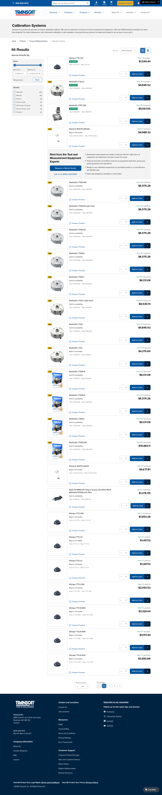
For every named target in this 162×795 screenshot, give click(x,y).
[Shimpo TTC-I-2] (57, 569)
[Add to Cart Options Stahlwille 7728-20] (147, 245)
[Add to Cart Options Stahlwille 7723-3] (147, 97)
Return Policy (63, 764)
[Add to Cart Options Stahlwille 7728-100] (147, 198)
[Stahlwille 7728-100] (57, 191)
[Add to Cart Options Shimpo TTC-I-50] (147, 529)
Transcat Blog (63, 729)
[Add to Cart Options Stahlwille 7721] (147, 364)
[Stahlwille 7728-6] (57, 262)
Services (53, 12)
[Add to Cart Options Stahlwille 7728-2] (147, 434)
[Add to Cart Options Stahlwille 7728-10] (147, 411)
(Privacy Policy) (92, 782)
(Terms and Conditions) (50, 782)
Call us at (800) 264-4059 (65, 174)
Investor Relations (20, 750)
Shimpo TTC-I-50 (76, 513)
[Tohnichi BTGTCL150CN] (57, 138)
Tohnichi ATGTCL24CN (79, 466)
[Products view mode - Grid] (147, 50)
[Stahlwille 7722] (57, 333)
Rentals (98, 12)
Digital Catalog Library (67, 768)
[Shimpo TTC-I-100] (57, 593)
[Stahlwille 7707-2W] (57, 114)
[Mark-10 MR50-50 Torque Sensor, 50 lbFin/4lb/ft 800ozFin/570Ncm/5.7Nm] (57, 498)
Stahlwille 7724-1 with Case (81, 300)
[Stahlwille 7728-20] (57, 238)
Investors (130, 12)
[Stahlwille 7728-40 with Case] (57, 215)
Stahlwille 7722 (76, 324)
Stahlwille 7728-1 (76, 277)
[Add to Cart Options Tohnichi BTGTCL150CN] (147, 145)
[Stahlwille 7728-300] (57, 451)
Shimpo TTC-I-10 (76, 58)
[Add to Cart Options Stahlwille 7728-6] (147, 269)
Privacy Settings (64, 738)
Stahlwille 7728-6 (77, 253)
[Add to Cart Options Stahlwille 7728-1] (147, 293)
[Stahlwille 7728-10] (57, 404)
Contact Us (145, 12)
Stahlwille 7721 (75, 348)
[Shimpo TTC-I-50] (57, 522)
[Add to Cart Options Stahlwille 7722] (147, 340)
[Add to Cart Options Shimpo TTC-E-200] (147, 671)
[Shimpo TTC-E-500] (57, 640)
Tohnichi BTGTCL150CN (79, 129)
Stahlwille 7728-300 (78, 442)
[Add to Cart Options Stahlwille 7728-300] (147, 458)
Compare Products (78, 75)
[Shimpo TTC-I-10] (57, 67)
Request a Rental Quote (65, 168)
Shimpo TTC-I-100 (76, 584)
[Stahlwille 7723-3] (57, 90)
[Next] (120, 686)
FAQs (60, 724)
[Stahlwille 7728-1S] (57, 380)
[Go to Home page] (25, 12)
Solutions (68, 12)
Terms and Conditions (66, 733)
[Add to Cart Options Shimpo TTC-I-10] (147, 74)
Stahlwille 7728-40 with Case (82, 206)
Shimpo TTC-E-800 (77, 608)
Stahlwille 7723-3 (77, 81)
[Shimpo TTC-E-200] (57, 664)
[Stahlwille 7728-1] (57, 286)
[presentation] (28, 52)
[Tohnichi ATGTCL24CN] (57, 475)
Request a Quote (125, 3)
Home (14, 41)
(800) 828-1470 (19, 731)
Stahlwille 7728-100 (77, 182)
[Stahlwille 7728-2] (57, 427)
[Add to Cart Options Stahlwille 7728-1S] (147, 387)
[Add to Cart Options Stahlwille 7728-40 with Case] (147, 222)
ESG (15, 755)
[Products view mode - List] (142, 50)
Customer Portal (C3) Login (68, 755)
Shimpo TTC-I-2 (76, 560)
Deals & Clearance (65, 773)
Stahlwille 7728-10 (77, 395)
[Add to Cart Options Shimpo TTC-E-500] (147, 647)
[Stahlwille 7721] (57, 357)
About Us (115, 12)
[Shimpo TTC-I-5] (57, 546)
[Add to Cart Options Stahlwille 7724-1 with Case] (147, 316)
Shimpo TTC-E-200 (77, 655)
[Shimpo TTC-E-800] (57, 617)
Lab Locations (63, 711)
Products (83, 12)
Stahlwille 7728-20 (77, 229)
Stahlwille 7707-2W (77, 105)
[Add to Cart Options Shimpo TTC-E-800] (147, 624)
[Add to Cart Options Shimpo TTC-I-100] (147, 600)
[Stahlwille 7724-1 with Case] (57, 309)
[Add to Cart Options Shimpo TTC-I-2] (147, 576)
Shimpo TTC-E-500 (77, 631)
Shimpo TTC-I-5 (76, 537)
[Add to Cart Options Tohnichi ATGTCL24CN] (147, 482)
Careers (16, 759)
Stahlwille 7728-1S (77, 371)
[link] (99, 686)
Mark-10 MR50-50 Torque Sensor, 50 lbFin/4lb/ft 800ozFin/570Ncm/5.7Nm (90, 491)
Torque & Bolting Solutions (38, 41)
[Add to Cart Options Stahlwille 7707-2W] (147, 121)
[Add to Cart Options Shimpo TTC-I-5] (147, 553)
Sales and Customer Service (69, 759)
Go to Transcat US (65, 742)
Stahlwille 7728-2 (77, 418)
